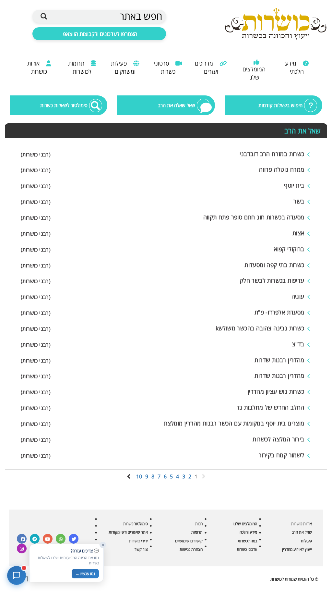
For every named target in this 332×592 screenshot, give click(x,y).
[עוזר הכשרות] (16, 575)
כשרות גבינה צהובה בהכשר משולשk (260, 328)
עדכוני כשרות (247, 549)
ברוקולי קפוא (289, 249)
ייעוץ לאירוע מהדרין (297, 549)
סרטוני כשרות (164, 67)
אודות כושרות (37, 67)
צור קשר (141, 549)
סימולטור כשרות (135, 523)
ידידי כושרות (138, 541)
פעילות (306, 541)
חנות (199, 523)
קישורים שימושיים (189, 541)
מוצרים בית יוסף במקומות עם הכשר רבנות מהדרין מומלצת (234, 423)
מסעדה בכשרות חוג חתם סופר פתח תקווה (253, 217)
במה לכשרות (247, 541)
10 (139, 476)
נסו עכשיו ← (85, 573)
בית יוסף (294, 185)
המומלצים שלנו (254, 73)
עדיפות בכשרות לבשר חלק (272, 280)
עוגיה (297, 296)
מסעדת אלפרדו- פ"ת (279, 312)
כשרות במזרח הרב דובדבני (272, 154)
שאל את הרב (302, 532)
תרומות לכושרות (79, 67)
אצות (298, 233)
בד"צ (298, 344)
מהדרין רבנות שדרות (279, 360)
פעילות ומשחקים (123, 67)
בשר (298, 201)
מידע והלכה (248, 532)
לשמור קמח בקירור (281, 455)
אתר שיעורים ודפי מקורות (128, 532)
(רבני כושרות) (36, 154)
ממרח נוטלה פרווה (281, 169)
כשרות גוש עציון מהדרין (276, 391)
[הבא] (129, 476)
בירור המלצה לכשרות (278, 439)
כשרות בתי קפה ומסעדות (274, 265)
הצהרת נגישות (191, 549)
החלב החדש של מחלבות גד (270, 407)
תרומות (197, 532)
